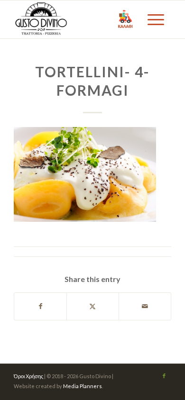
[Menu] (154, 19)
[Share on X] (93, 306)
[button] (125, 19)
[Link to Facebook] (164, 376)
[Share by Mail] (145, 306)
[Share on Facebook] (40, 306)
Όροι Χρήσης (28, 376)
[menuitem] (154, 19)
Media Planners (82, 386)
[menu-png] (76, 19)
